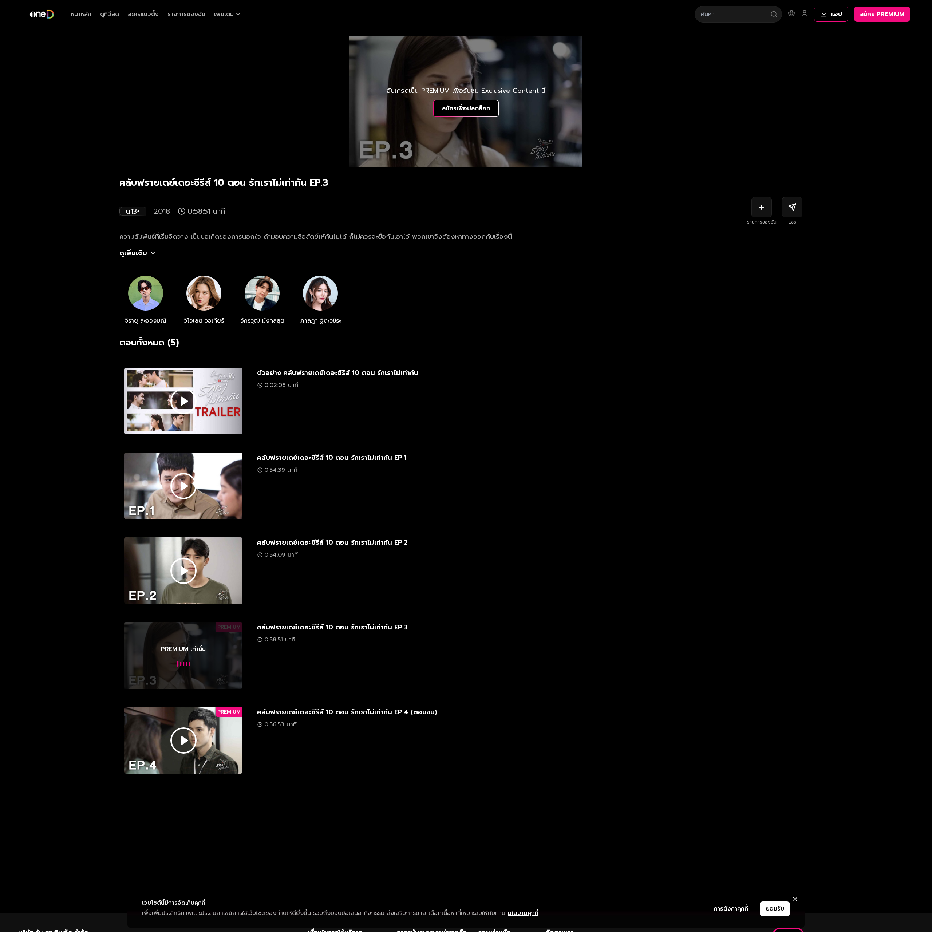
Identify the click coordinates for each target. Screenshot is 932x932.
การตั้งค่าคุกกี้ (731, 908)
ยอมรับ (775, 908)
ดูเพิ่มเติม (133, 253)
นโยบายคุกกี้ (523, 913)
